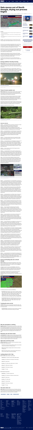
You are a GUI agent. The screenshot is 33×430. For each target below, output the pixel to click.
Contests (29, 403)
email (31, 427)
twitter (29, 427)
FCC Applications (29, 409)
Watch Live (24, 410)
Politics (1, 405)
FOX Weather (7, 406)
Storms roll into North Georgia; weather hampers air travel (7, 176)
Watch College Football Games (18, 416)
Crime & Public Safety (2, 402)
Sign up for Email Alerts (30, 406)
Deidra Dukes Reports (24, 408)
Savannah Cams (7, 403)
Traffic (6, 405)
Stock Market (7, 417)
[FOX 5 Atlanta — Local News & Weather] (3, 1)
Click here (2, 105)
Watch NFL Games (19, 415)
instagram (30, 427)
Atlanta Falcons (18, 402)
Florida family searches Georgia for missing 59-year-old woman (26, 33)
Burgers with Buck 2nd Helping (24, 409)
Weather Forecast (16, 394)
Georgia (8, 394)
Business (7, 416)
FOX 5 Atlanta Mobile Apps (3, 408)
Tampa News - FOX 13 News (14, 415)
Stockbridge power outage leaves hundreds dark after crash (25, 30)
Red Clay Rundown (24, 403)
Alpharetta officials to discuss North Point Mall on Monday (26, 27)
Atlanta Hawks (18, 403)
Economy (7, 415)
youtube (26, 427)
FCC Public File (29, 408)
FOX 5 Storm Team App (8, 404)
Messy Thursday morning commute (5, 85)
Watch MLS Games (19, 424)
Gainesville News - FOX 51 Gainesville (13, 417)
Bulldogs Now (24, 405)
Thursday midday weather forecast (5, 27)
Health (1, 406)
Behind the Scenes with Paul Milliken (24, 406)
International (2, 404)
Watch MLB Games (19, 417)
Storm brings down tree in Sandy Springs (5, 119)
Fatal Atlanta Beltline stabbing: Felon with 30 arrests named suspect (25, 25)
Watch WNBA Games (19, 423)
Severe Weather (15, 13)
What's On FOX (24, 411)
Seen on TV (29, 402)
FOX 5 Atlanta (12, 13)
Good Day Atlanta (13, 401)
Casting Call (13, 403)
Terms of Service (28, 50)
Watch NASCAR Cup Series (19, 418)
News (11, 394)
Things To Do (13, 406)
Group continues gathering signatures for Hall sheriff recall (25, 36)
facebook (28, 427)
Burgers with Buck (13, 402)
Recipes (12, 405)
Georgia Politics (2, 415)
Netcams (7, 402)
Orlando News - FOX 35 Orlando (14, 416)
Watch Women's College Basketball (19, 422)
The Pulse (24, 402)
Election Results (2, 416)
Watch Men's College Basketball (19, 421)
